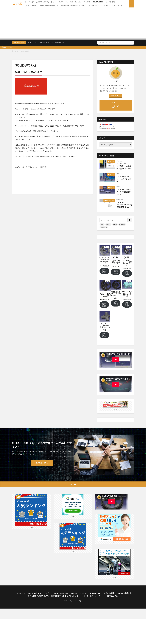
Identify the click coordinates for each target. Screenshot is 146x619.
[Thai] (111, 124)
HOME (16, 51)
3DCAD (42, 42)
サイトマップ (29, 2)
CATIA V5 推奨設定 (31, 5)
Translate (112, 128)
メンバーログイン (94, 5)
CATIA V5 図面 (110, 200)
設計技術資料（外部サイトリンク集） (73, 5)
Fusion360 (69, 2)
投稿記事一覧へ (115, 96)
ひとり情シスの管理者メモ (49, 5)
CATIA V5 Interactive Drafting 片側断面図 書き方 (124, 204)
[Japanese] (109, 124)
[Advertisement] (73, 23)
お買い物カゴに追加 (104, 271)
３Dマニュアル (117, 5)
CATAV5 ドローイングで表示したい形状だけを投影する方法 (124, 166)
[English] (103, 124)
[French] (105, 124)
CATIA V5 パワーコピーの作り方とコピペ (124, 179)
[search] (132, 43)
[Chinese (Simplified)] (100, 124)
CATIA (61, 2)
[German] (107, 124)
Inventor (78, 2)
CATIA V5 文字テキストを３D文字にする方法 (124, 191)
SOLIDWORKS (98, 2)
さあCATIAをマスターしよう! (46, 2)
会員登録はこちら (42, 463)
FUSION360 (50, 42)
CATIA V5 (111, 161)
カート (106, 5)
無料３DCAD (59, 42)
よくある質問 (110, 2)
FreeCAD (87, 2)
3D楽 (79, 601)
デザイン (35, 42)
